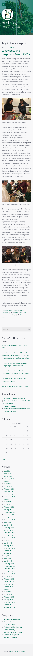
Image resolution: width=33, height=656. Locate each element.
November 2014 (9, 602)
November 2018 (9, 533)
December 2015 (9, 582)
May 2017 (7, 556)
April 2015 (7, 592)
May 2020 (7, 499)
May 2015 (7, 589)
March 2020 (8, 504)
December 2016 (9, 566)
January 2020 (8, 510)
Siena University (9, 630)
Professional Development (13, 627)
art (13, 312)
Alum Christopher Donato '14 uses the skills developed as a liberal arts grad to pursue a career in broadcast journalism (15, 355)
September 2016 (9, 574)
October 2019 (8, 517)
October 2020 (8, 494)
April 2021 (7, 484)
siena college (11, 315)
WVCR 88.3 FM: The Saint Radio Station (15, 386)
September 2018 (9, 538)
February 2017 (9, 564)
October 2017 (8, 551)
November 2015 (9, 584)
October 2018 (8, 535)
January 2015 (8, 600)
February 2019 (9, 528)
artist (16, 312)
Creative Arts (22, 312)
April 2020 (7, 502)
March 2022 (8, 476)
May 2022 (7, 471)
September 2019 (9, 520)
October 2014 (8, 605)
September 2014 (9, 607)
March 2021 (8, 487)
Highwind (22, 651)
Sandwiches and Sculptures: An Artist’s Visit (16, 52)
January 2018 (8, 546)
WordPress (14, 651)
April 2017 (7, 558)
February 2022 (9, 479)
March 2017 (8, 561)
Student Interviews (10, 637)
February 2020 (9, 507)
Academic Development (12, 619)
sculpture (4, 315)
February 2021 (9, 489)
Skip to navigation (3, 4)
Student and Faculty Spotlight (14, 632)
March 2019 (8, 525)
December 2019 (9, 512)
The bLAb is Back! (10, 411)
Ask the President (10, 406)
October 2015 (8, 587)
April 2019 (7, 522)
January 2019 (8, 530)
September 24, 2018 (9, 48)
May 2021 (7, 481)
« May (4, 459)
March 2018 (8, 543)
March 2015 (8, 594)
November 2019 (9, 515)
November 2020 (9, 492)
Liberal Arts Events (18, 310)
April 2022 (7, 474)
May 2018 (7, 540)
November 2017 (9, 548)
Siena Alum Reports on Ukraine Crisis (17, 409)
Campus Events (7, 310)
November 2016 (9, 569)
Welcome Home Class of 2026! (14, 398)
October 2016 (8, 571)
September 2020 (9, 497)
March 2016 (8, 576)
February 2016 (9, 579)
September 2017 (9, 553)
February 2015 (9, 597)
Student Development (11, 635)
